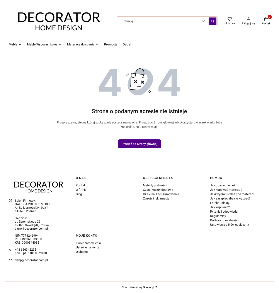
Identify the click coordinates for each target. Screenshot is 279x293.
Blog (79, 194)
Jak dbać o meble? (222, 185)
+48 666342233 (25, 249)
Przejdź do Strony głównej (139, 144)
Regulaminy (218, 216)
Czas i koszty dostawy (158, 189)
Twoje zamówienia (88, 243)
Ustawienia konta (87, 247)
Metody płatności (155, 185)
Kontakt (81, 185)
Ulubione (82, 251)
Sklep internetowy (138, 287)
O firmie (81, 189)
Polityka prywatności (224, 220)
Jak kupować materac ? (226, 189)
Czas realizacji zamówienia (161, 194)
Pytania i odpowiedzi (224, 211)
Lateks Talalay (220, 203)
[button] (212, 21)
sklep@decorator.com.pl (31, 260)
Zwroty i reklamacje (156, 198)
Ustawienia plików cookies (228, 224)
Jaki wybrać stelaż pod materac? (232, 194)
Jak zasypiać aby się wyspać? (230, 198)
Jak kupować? (220, 207)
